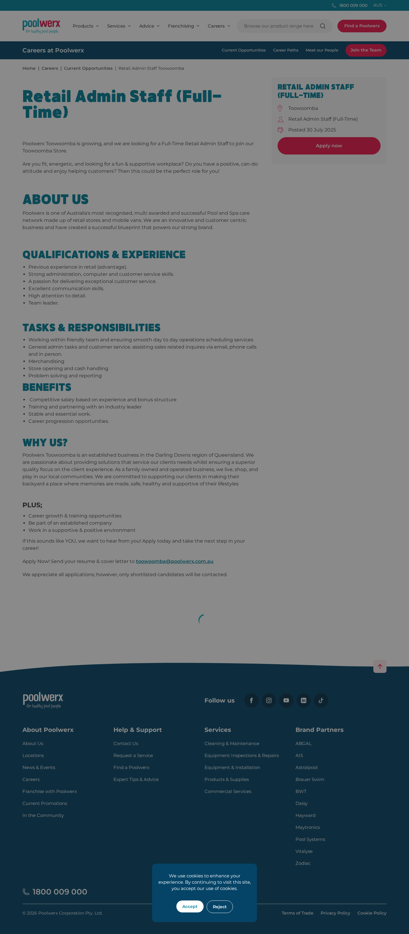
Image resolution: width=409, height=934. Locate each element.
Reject (220, 906)
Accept (190, 906)
